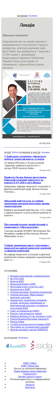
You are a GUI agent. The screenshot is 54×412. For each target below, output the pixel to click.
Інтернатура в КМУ (20, 289)
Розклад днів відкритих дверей (26, 313)
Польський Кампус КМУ (23, 284)
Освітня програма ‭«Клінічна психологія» (31, 292)
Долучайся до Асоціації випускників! (29, 327)
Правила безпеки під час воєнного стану (31, 316)
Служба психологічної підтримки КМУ (30, 324)
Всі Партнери (23, 337)
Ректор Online (17, 321)
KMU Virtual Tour (30, 366)
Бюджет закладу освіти (30, 376)
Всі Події (15, 152)
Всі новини (46, 152)
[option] (14, 345)
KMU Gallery (30, 363)
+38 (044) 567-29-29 (31, 398)
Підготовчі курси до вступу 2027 (27, 286)
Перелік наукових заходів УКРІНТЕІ (29, 329)
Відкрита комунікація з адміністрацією (30, 276)
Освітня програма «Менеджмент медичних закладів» (27, 296)
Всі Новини (33, 15)
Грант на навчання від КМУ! (24, 311)
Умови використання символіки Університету (30, 372)
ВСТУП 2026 (17, 278)
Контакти (30, 387)
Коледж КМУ (17, 281)
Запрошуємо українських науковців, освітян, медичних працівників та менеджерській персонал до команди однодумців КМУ (29, 304)
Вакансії (30, 384)
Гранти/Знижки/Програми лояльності (29, 319)
